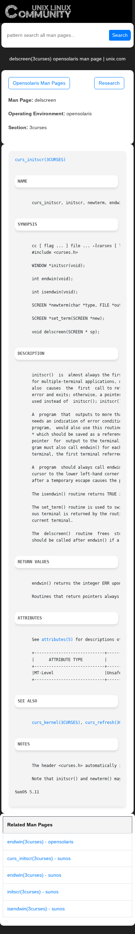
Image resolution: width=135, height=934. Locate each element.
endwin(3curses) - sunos (34, 875)
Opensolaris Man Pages (39, 83)
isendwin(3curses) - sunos (36, 908)
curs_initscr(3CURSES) (40, 159)
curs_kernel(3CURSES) (56, 722)
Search (120, 35)
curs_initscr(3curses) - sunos (39, 858)
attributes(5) (57, 639)
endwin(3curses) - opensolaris (40, 841)
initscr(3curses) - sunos (32, 891)
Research (109, 83)
